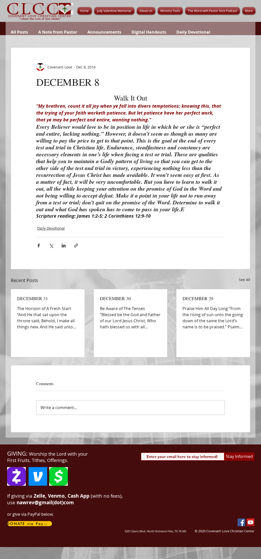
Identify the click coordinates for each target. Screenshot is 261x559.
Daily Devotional (193, 32)
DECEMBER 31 (32, 298)
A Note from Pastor (57, 32)
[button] (146, 11)
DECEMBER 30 (115, 298)
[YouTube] (250, 522)
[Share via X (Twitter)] (51, 245)
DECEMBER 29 (197, 298)
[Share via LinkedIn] (63, 245)
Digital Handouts (149, 32)
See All (244, 279)
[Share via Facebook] (38, 245)
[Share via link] (76, 245)
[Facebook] (241, 522)
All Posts (19, 32)
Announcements (104, 32)
